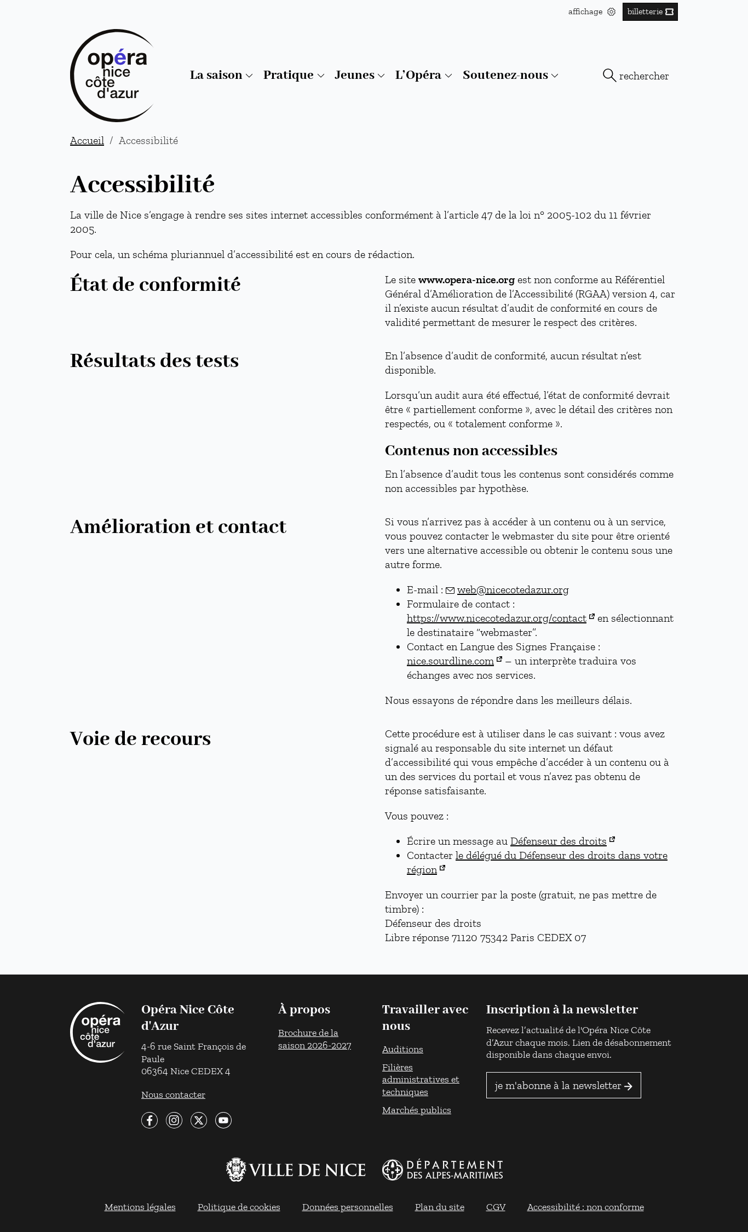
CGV (495, 1206)
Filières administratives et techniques (420, 1079)
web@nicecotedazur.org (513, 589)
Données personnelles (347, 1206)
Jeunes (355, 75)
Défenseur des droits (558, 840)
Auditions (402, 1049)
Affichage (586, 11)
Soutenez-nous (505, 75)
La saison (216, 75)
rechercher (644, 75)
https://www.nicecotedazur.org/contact (496, 617)
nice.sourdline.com (450, 660)
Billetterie (645, 11)
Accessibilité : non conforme (585, 1206)
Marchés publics (416, 1109)
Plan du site (439, 1206)
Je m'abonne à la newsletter (558, 1085)
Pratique (288, 75)
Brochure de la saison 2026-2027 (314, 1039)
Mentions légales (140, 1206)
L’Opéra (418, 75)
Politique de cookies (239, 1206)
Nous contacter (173, 1094)
